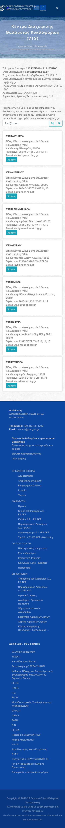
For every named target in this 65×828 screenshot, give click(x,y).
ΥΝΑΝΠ (16, 656)
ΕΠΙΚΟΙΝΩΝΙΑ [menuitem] (19, 573)
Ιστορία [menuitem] (22, 490)
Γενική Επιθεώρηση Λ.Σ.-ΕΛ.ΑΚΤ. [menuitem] (32, 513)
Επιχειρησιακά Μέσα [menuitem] (29, 485)
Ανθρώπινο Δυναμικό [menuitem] (30, 480)
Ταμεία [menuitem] (22, 495)
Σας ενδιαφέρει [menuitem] (27, 553)
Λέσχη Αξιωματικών (23, 739)
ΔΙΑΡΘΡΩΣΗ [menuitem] (18, 501)
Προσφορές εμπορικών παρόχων (30, 772)
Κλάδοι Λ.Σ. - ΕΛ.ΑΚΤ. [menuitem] (30, 519)
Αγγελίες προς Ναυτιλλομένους (29, 749)
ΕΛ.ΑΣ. (15, 697)
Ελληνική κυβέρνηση (23, 651)
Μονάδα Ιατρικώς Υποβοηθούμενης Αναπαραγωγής (31, 704)
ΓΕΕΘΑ (15, 729)
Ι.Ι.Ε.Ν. (15, 683)
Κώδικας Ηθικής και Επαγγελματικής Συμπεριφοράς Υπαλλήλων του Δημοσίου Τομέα (32, 675)
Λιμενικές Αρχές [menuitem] (27, 595)
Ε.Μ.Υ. (15, 754)
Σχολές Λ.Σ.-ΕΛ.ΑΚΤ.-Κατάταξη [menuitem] (35, 537)
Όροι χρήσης (19, 458)
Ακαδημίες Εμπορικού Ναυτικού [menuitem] (30, 602)
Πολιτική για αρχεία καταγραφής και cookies (32, 447)
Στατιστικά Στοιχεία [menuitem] (29, 557)
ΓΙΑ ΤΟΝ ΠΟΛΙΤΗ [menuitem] (21, 543)
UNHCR (16, 710)
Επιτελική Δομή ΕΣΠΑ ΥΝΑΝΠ (28, 666)
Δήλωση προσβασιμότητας (26, 453)
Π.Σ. (14, 692)
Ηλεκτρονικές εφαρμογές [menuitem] (32, 548)
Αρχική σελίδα (25, 46)
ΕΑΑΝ (15, 720)
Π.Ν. (14, 725)
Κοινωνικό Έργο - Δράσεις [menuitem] (32, 562)
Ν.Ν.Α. (15, 744)
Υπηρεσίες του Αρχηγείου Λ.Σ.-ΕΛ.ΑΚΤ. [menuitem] (35, 580)
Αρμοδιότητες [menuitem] (26, 475)
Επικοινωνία (41, 46)
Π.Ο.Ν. (15, 687)
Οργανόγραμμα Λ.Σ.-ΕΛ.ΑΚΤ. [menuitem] (34, 532)
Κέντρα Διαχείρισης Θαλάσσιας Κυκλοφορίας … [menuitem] (33, 628)
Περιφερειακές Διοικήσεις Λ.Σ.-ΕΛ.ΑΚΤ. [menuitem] (33, 526)
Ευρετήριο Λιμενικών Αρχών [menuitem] (34, 616)
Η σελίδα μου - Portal (23, 661)
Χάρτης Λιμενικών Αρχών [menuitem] (32, 621)
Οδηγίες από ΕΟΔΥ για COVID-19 (30, 759)
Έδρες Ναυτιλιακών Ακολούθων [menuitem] (29, 610)
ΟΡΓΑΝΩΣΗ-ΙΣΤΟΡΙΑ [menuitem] (23, 471)
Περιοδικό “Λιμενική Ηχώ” (26, 734)
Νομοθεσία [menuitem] (24, 567)
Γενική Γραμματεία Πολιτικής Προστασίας (28, 765)
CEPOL (16, 715)
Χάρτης (12, 159)
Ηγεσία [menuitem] (22, 506)
